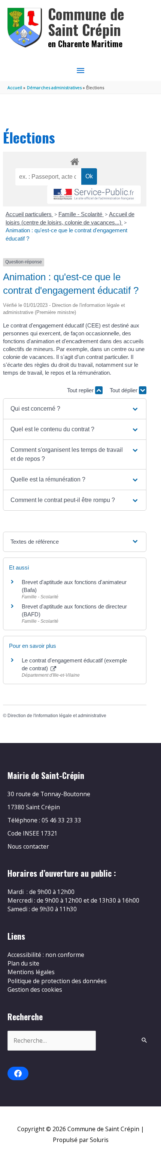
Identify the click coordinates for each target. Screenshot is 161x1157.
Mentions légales (31, 972)
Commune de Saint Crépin (86, 21)
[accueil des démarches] (74, 160)
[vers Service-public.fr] (94, 194)
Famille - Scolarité (81, 214)
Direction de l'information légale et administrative (56, 715)
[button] (75, 409)
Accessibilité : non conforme (45, 955)
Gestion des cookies (34, 989)
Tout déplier (124, 390)
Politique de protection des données (57, 981)
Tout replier (81, 390)
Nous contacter (28, 846)
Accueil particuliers (29, 214)
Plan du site (23, 963)
